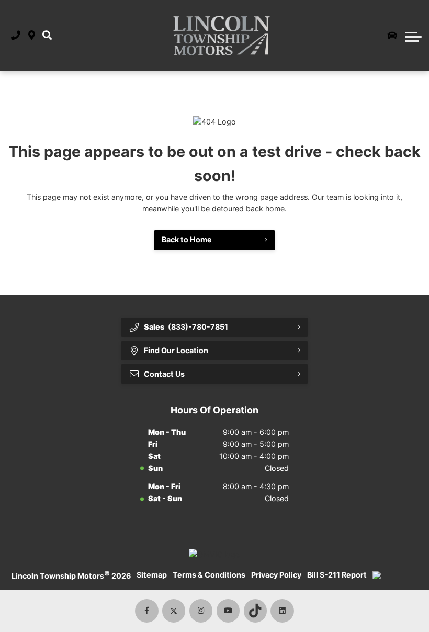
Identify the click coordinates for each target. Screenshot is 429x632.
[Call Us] (15, 36)
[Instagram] (201, 611)
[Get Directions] (32, 36)
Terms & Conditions (209, 574)
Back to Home (187, 239)
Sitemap (152, 574)
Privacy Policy (276, 574)
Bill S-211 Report (337, 574)
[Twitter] (174, 611)
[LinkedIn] (282, 611)
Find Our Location (176, 350)
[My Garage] (392, 35)
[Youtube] (228, 611)
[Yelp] (255, 611)
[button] (47, 36)
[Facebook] (147, 611)
